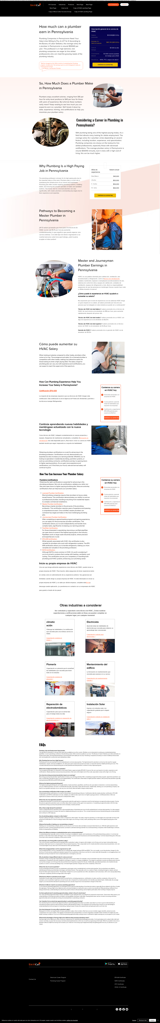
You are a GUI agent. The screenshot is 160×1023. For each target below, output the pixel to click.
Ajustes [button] (134, 1020)
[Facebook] (123, 1009)
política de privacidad (72, 1020)
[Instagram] (117, 1009)
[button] (62, 4)
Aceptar (152, 1020)
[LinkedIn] (120, 1009)
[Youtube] (127, 1009)
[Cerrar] (158, 1020)
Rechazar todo (143, 1020)
